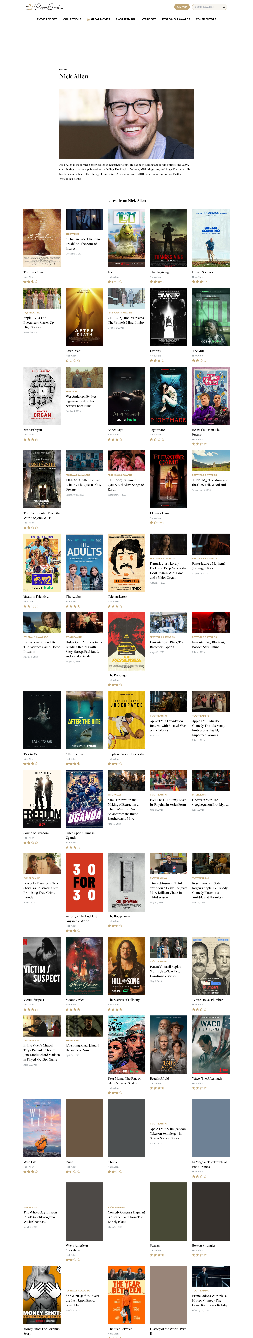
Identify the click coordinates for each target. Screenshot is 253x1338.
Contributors (206, 19)
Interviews (148, 19)
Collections (72, 19)
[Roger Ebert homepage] (45, 7)
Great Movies (100, 19)
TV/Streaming (125, 19)
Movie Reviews (47, 19)
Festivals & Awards (176, 19)
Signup (182, 6)
